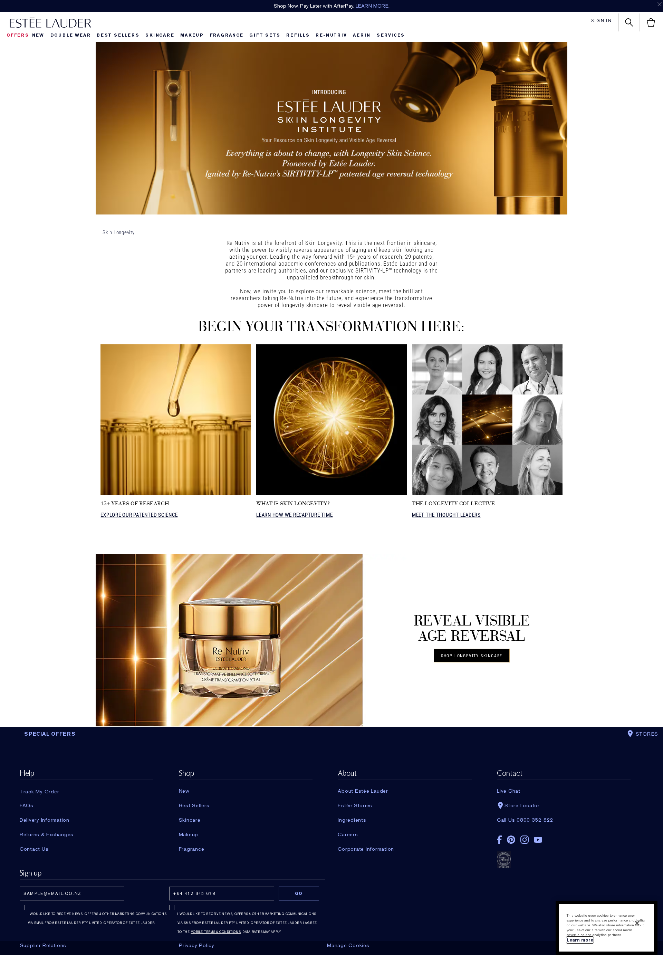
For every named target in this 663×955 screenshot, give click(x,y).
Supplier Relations (43, 945)
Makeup (192, 35)
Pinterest (511, 839)
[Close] (637, 923)
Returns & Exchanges (47, 834)
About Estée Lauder (363, 790)
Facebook (499, 839)
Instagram (524, 839)
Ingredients (352, 819)
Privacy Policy (196, 945)
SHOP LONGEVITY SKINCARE (471, 655)
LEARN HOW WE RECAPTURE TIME (294, 515)
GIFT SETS (264, 35)
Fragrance (226, 35)
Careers (348, 834)
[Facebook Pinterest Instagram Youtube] (564, 837)
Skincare (159, 35)
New (38, 35)
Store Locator (522, 805)
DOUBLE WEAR (70, 35)
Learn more (580, 940)
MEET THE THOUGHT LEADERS (446, 515)
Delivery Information (44, 819)
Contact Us (34, 849)
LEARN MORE (372, 5)
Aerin (362, 35)
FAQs (26, 805)
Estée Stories (355, 805)
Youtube (538, 840)
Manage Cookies (348, 945)
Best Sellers (118, 35)
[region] (606, 928)
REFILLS (298, 35)
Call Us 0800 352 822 (525, 819)
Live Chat (508, 790)
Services (391, 35)
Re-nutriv (331, 35)
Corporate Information (366, 849)
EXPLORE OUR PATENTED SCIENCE (138, 515)
